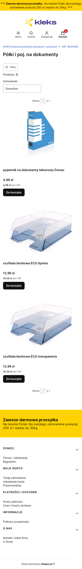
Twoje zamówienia (14, 477)
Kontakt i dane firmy (15, 537)
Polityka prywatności (16, 521)
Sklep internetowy (36, 564)
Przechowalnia (12, 485)
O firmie (8, 541)
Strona (35, 100)
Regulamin (9, 461)
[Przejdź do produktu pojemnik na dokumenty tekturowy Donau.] (41, 137)
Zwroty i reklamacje (15, 457)
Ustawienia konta (13, 481)
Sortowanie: (10, 81)
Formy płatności (13, 501)
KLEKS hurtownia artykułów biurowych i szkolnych (30, 46)
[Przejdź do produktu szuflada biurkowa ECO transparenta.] (41, 324)
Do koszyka (13, 192)
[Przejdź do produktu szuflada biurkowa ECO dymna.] (41, 231)
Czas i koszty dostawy (17, 505)
